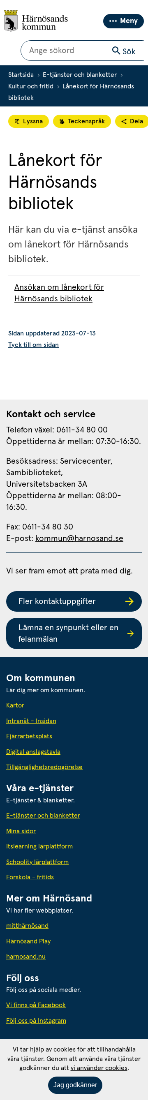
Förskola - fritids (30, 877)
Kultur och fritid (30, 86)
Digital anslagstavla (33, 752)
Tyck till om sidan (33, 345)
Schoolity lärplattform (37, 862)
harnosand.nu (63, 956)
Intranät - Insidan (31, 721)
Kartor (15, 705)
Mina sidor (21, 831)
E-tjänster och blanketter (80, 75)
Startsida (21, 75)
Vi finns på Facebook (36, 1005)
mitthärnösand (64, 925)
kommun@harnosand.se (79, 538)
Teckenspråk (86, 121)
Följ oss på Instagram (36, 1020)
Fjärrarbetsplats (29, 736)
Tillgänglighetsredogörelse (44, 767)
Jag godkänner (75, 1085)
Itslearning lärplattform (39, 846)
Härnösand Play (28, 941)
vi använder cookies (99, 1068)
